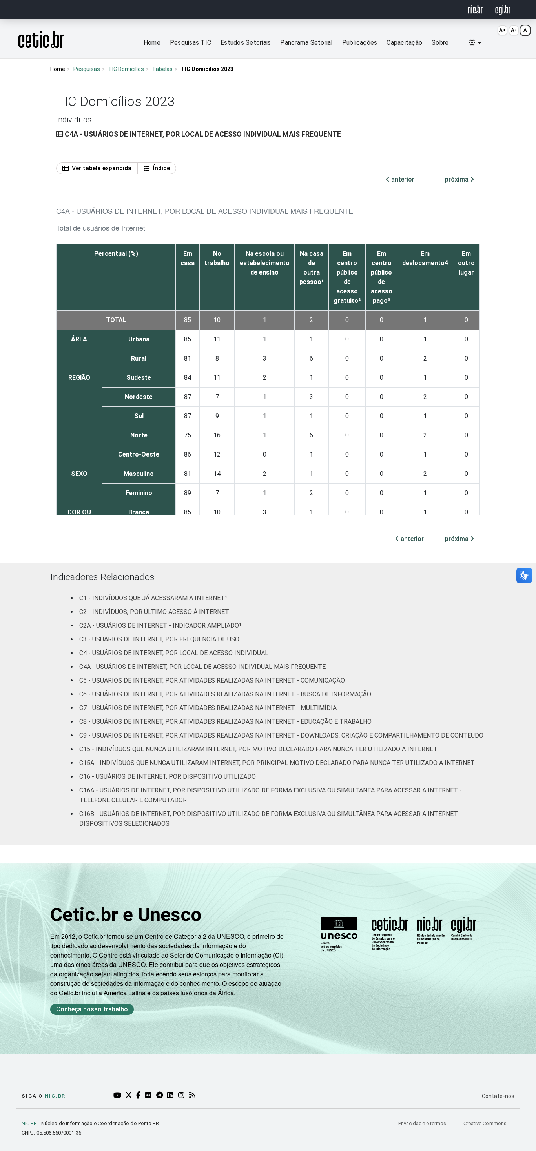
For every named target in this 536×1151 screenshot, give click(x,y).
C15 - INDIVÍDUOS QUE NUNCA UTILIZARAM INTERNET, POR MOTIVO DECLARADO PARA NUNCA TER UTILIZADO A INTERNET (258, 749)
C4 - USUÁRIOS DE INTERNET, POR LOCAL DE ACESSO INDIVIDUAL (173, 653)
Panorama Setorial (306, 42)
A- (514, 30)
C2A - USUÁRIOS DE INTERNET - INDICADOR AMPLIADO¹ (160, 625)
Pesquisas (86, 69)
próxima (457, 179)
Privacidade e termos (423, 1123)
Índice (161, 168)
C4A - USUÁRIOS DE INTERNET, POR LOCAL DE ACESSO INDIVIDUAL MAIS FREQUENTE (202, 666)
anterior (402, 179)
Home (152, 42)
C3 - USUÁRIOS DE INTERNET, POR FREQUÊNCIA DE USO (159, 639)
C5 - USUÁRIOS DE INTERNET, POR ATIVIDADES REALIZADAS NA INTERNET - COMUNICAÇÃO (212, 680)
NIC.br (55, 1096)
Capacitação (404, 42)
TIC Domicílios (126, 69)
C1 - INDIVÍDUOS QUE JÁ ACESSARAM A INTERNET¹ (153, 598)
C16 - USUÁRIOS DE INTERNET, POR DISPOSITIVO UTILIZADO (167, 776)
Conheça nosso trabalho (92, 1009)
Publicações (359, 42)
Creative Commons (485, 1123)
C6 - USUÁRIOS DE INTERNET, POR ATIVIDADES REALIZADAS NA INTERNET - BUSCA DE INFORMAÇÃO (225, 694)
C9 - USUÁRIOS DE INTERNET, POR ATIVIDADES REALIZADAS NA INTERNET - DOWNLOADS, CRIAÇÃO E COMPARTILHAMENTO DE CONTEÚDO (281, 735)
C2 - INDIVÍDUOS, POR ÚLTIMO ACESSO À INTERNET (154, 612)
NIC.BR (29, 1123)
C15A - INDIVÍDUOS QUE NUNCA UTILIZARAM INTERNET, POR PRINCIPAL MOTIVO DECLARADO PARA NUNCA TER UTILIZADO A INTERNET (277, 763)
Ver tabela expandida (101, 168)
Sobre (440, 42)
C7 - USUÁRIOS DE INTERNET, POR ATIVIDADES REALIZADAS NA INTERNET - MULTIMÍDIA (208, 708)
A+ (502, 30)
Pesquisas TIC (190, 42)
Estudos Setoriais (246, 42)
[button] (475, 43)
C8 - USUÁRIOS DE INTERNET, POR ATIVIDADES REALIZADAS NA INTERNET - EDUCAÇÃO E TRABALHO (225, 721)
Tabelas (162, 69)
